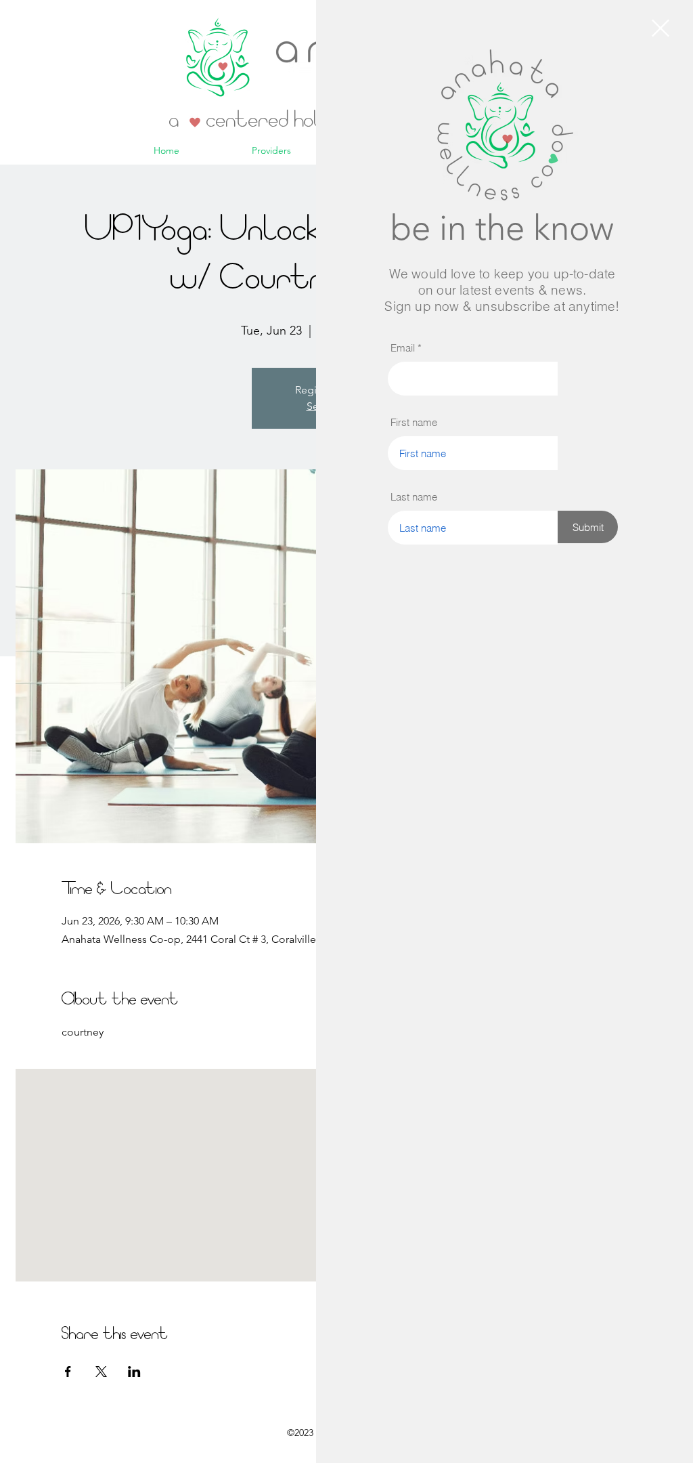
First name (413, 422)
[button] (660, 28)
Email (402, 348)
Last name (413, 497)
